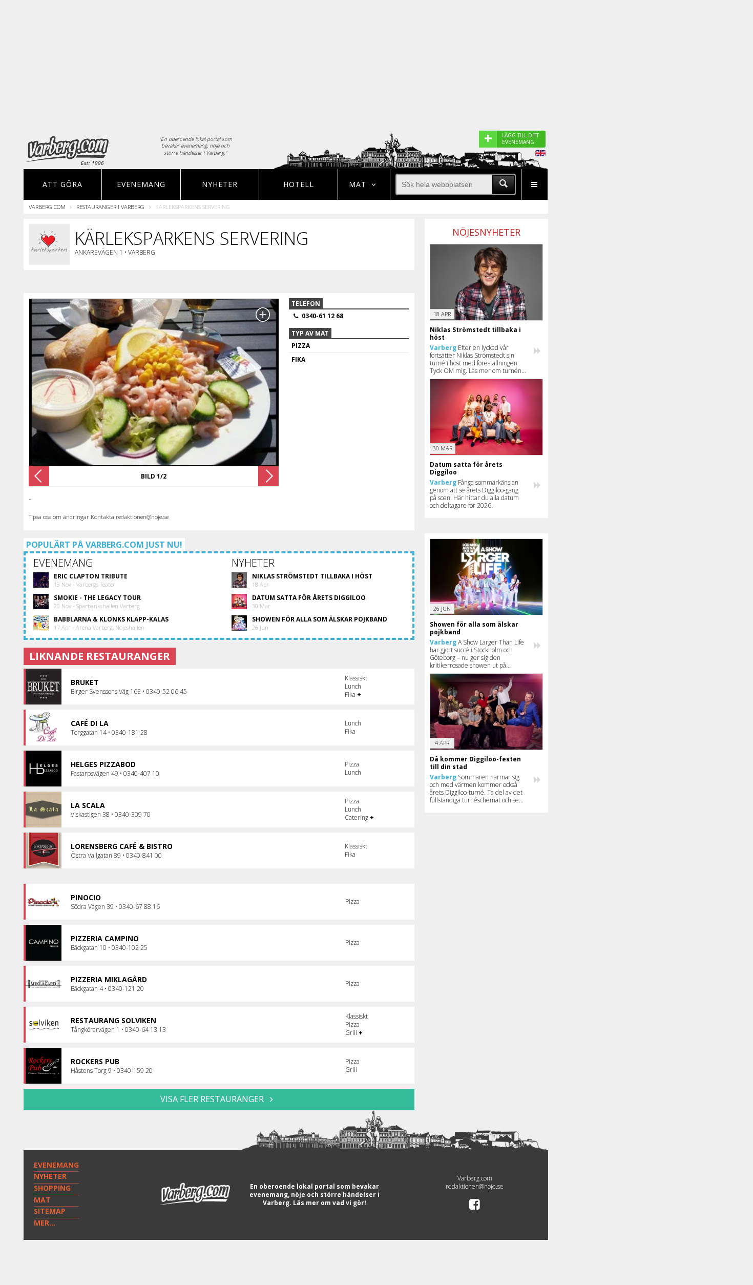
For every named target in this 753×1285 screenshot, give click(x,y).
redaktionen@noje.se (475, 1186)
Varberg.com (47, 207)
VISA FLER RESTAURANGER (213, 1099)
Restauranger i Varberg (110, 207)
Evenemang (141, 184)
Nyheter (220, 184)
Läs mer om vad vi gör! (329, 1202)
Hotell (298, 184)
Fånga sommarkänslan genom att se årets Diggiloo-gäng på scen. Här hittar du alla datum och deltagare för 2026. (474, 494)
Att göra (62, 184)
